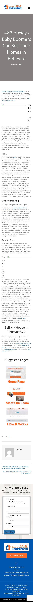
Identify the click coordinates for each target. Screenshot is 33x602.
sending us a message (9, 349)
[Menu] (29, 7)
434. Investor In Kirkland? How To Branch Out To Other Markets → (17, 472)
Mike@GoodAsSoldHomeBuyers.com (16, 572)
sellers (9, 437)
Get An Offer (9, 532)
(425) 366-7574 (19, 567)
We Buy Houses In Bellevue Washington (13, 91)
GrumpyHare (10, 587)
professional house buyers (23, 343)
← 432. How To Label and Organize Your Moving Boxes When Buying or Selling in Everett (15, 467)
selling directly (21, 318)
